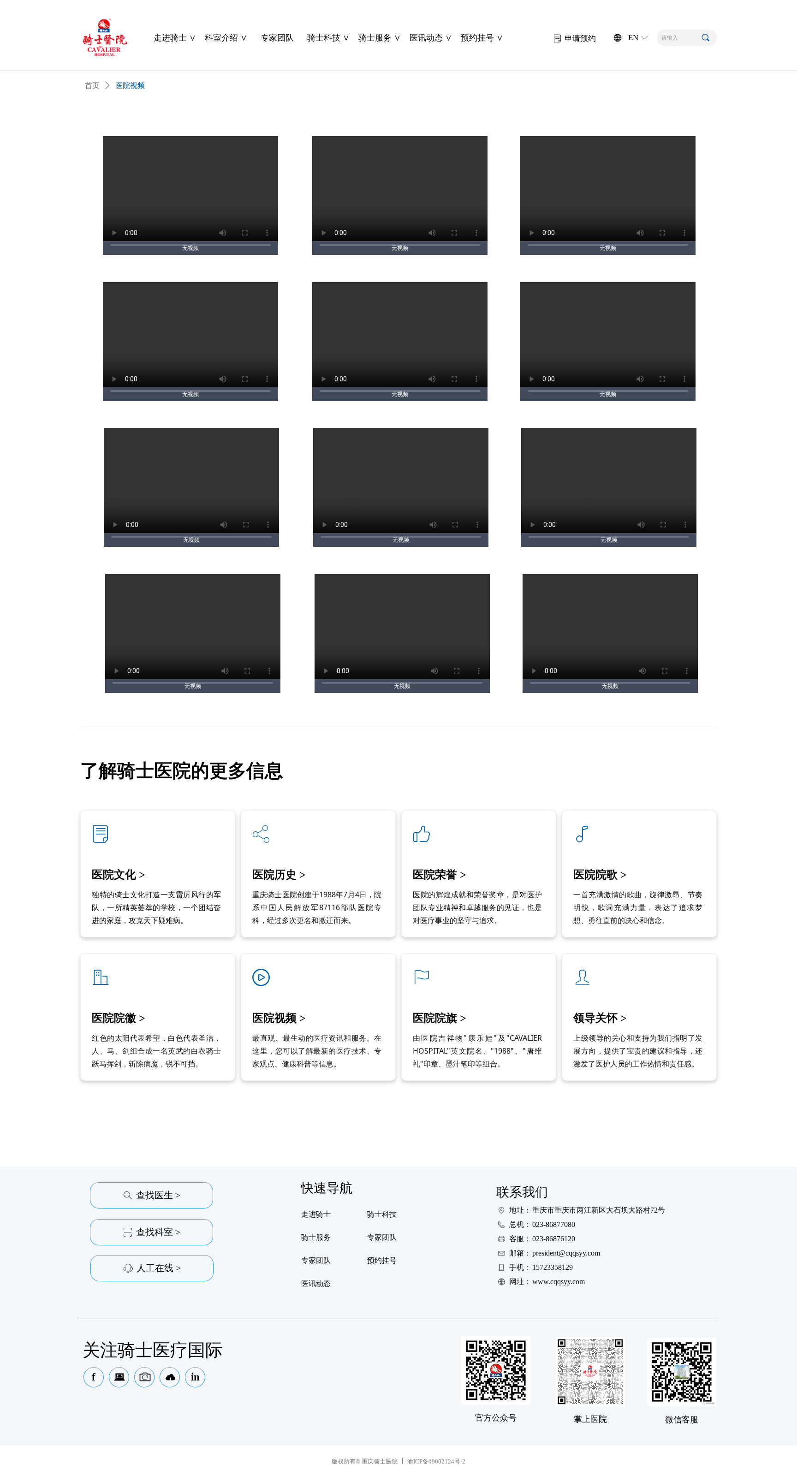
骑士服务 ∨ (379, 37)
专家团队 (277, 37)
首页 (92, 85)
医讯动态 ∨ (431, 37)
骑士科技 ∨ (328, 37)
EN (633, 37)
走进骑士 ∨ (175, 37)
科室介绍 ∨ (226, 37)
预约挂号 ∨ (482, 37)
